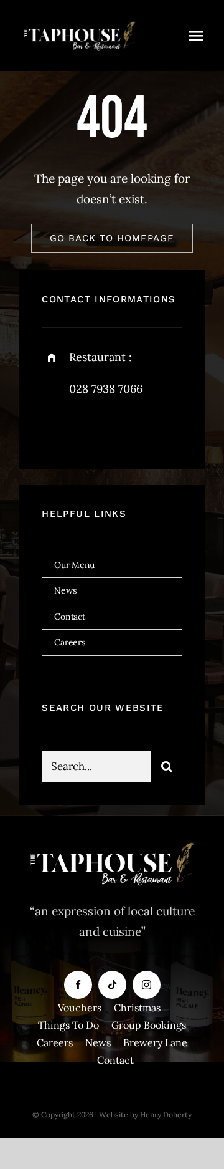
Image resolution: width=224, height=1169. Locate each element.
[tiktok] (112, 985)
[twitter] (90, 427)
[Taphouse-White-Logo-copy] (80, 24)
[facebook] (56, 427)
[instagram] (124, 427)
